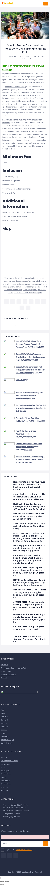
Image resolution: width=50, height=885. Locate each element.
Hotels (3, 777)
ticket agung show (30, 290)
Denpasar (4, 726)
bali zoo (12, 281)
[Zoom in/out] (8, 881)
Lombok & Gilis (6, 743)
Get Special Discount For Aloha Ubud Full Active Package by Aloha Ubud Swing (28, 516)
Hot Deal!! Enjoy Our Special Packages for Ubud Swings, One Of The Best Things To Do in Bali (29, 506)
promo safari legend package (22, 287)
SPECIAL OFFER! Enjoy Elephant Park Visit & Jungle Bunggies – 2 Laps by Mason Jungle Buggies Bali (29, 571)
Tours (3, 767)
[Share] (3, 881)
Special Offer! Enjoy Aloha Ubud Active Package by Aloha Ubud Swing (29, 526)
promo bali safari (38, 281)
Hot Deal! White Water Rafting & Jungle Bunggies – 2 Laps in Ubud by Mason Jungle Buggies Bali (29, 618)
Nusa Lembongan (7, 740)
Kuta (2, 710)
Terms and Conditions (24, 850)
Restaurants (5, 781)
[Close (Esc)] (1, 881)
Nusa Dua (4, 716)
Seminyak (4, 720)
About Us (4, 665)
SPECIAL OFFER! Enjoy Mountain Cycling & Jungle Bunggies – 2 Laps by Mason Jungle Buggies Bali (28, 606)
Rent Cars (4, 790)
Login (45, 3)
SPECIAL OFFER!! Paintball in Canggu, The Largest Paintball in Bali (29, 639)
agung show (14, 278)
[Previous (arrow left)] (1, 884)
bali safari (23, 278)
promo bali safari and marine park (16, 284)
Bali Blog (36, 56)
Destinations (5, 774)
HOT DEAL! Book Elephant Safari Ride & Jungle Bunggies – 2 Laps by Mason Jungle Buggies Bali (29, 582)
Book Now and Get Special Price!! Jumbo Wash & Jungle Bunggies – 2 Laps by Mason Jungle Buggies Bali (28, 559)
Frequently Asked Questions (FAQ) (13, 668)
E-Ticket (4, 757)
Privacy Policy (6, 671)
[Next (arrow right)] (3, 884)
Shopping (4, 787)
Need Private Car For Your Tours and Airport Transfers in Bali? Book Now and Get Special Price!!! (29, 486)
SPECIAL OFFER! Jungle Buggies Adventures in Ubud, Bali (28, 628)
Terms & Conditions (8, 674)
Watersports (5, 771)
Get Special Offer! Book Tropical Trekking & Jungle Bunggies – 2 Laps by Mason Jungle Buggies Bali (29, 593)
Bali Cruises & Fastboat (9, 761)
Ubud (42, 56)
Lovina (3, 733)
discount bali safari (23, 281)
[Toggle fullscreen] (6, 881)
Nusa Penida (5, 736)
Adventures (5, 764)
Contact (4, 678)
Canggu (4, 723)
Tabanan (4, 730)
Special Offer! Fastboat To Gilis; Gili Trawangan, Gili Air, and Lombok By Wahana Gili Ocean (29, 497)
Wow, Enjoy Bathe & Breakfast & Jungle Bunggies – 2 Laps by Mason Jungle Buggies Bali (29, 548)
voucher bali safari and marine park (28, 293)
